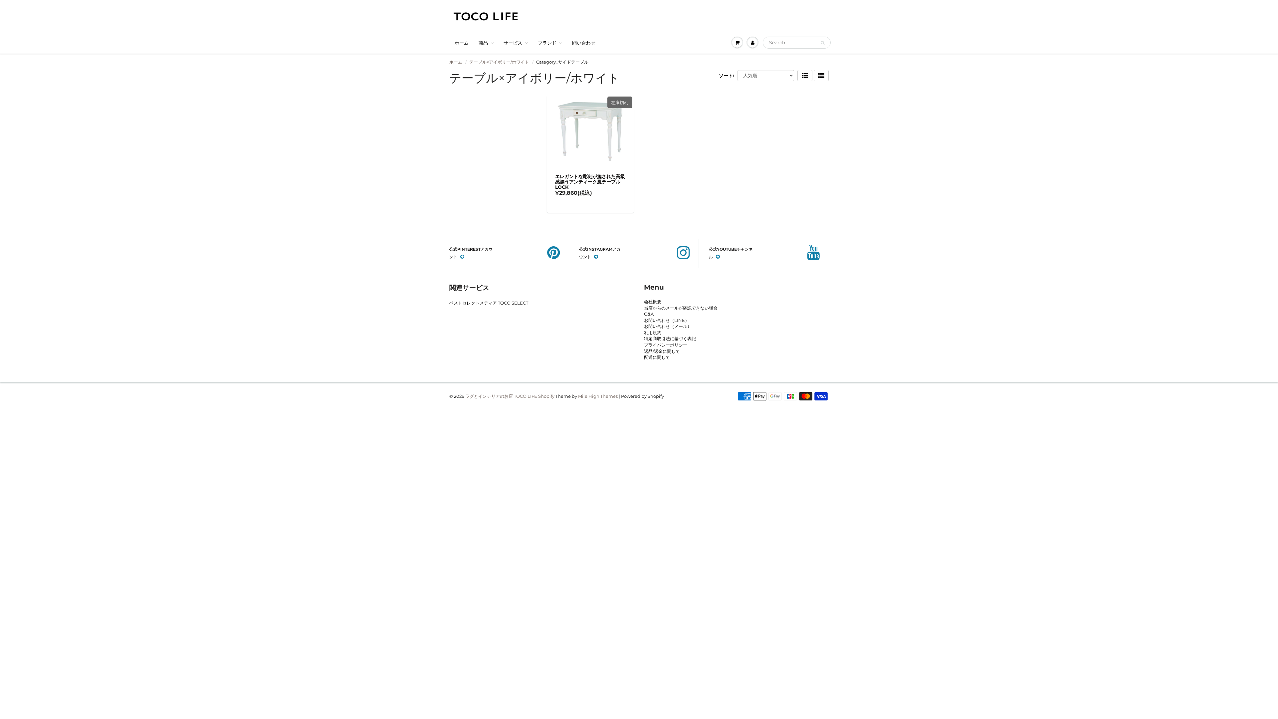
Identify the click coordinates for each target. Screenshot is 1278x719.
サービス (513, 43)
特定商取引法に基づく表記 (670, 338)
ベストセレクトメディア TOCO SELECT (488, 303)
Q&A (649, 314)
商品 (483, 43)
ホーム (462, 43)
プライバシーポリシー (665, 345)
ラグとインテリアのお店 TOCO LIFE (501, 396)
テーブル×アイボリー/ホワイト (499, 62)
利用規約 (652, 332)
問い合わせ (583, 43)
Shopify (546, 396)
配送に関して (657, 357)
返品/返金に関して (662, 351)
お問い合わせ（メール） (668, 326)
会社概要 (652, 301)
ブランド (547, 43)
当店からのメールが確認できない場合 (681, 308)
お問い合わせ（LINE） (666, 320)
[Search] (822, 43)
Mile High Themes (598, 396)
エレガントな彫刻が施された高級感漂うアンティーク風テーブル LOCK (590, 181)
